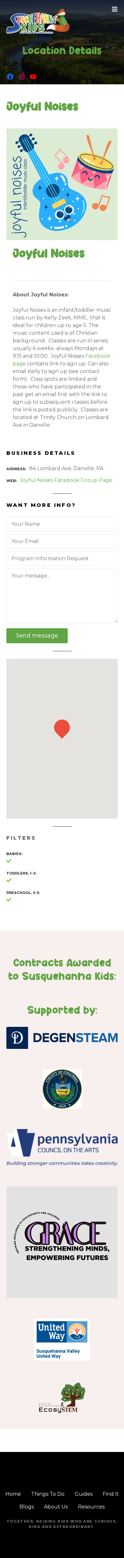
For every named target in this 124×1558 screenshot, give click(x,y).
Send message (37, 635)
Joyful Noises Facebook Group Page (66, 480)
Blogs (26, 1507)
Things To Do (48, 1494)
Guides (84, 1494)
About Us (56, 1507)
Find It (111, 1494)
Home (13, 1494)
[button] (62, 716)
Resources (91, 1507)
